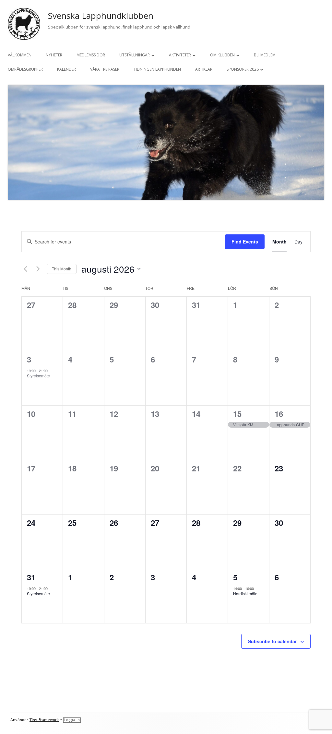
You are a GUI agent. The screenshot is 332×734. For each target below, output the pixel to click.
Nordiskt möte (245, 593)
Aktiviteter (180, 55)
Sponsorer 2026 (243, 69)
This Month (61, 268)
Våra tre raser (104, 69)
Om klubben (222, 55)
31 (31, 577)
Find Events (244, 241)
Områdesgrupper (25, 69)
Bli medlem (265, 55)
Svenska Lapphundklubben (100, 15)
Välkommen (19, 55)
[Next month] (38, 269)
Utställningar (134, 55)
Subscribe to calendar (272, 641)
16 (279, 413)
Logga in (72, 720)
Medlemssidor (91, 55)
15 (237, 413)
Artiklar (203, 69)
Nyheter (54, 55)
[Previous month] (25, 269)
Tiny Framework (44, 720)
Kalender (66, 69)
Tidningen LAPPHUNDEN (157, 69)
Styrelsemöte (38, 375)
